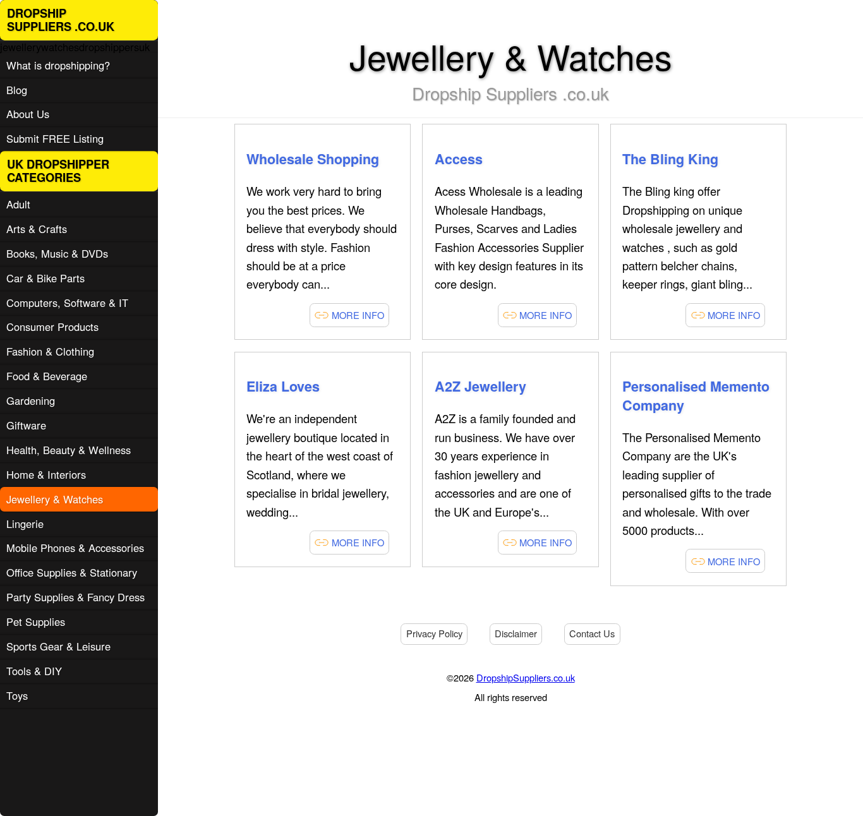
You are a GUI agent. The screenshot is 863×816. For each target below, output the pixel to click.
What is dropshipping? (58, 65)
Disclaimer (516, 633)
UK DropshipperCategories (58, 171)
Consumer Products (52, 326)
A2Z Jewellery (480, 386)
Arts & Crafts (36, 228)
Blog (16, 89)
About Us (27, 113)
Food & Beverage (46, 375)
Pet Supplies (35, 621)
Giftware (26, 425)
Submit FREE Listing (55, 138)
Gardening (30, 400)
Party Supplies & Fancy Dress (75, 596)
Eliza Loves (283, 386)
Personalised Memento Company (695, 395)
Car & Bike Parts (45, 277)
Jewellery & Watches (54, 499)
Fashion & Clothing (50, 351)
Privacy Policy (434, 633)
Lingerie (25, 523)
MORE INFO (356, 314)
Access (459, 159)
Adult (18, 204)
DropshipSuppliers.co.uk (525, 677)
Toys (17, 695)
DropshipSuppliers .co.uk (60, 20)
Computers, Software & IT (67, 302)
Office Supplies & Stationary (71, 572)
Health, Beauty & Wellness (68, 449)
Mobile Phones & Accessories (75, 547)
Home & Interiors (46, 474)
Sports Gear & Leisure (58, 646)
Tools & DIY (34, 670)
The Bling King (670, 159)
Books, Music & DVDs (57, 253)
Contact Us (592, 633)
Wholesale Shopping (312, 159)
